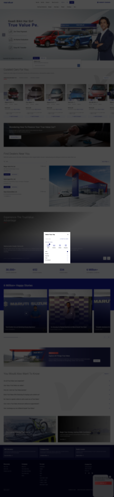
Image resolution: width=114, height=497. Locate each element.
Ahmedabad (48, 260)
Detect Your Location (64, 238)
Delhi (46, 251)
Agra (46, 257)
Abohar (46, 253)
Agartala (47, 255)
